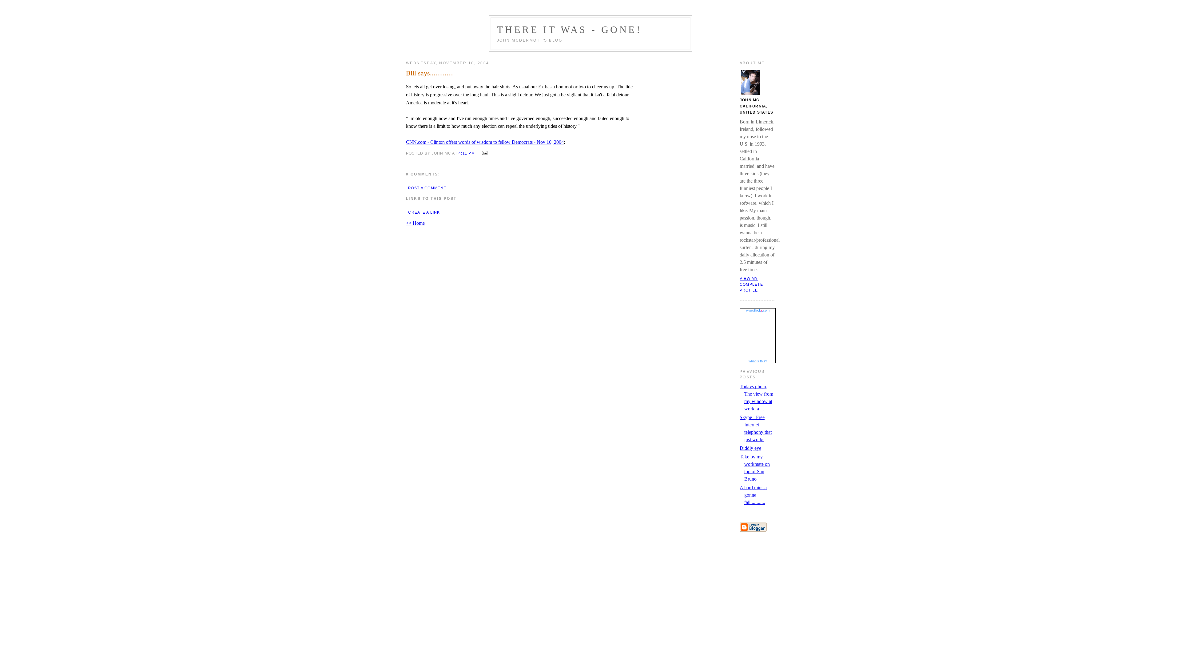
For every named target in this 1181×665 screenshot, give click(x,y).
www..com (757, 310)
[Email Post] (483, 152)
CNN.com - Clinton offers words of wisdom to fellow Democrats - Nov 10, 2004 (485, 142)
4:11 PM (467, 153)
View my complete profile (751, 284)
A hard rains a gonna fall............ (753, 495)
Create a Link (424, 212)
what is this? (758, 361)
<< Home (415, 223)
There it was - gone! (569, 29)
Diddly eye (750, 448)
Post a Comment (427, 188)
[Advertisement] (561, 548)
